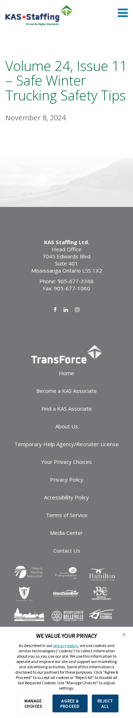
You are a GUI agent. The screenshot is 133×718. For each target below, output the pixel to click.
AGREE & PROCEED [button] (70, 703)
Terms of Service (67, 515)
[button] (124, 634)
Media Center (66, 532)
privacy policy (65, 645)
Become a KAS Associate (66, 390)
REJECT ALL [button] (105, 703)
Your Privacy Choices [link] (66, 461)
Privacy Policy (66, 479)
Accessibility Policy (66, 497)
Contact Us (66, 550)
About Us (66, 426)
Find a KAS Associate (66, 408)
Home (66, 373)
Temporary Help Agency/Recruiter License (66, 444)
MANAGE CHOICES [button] (33, 703)
